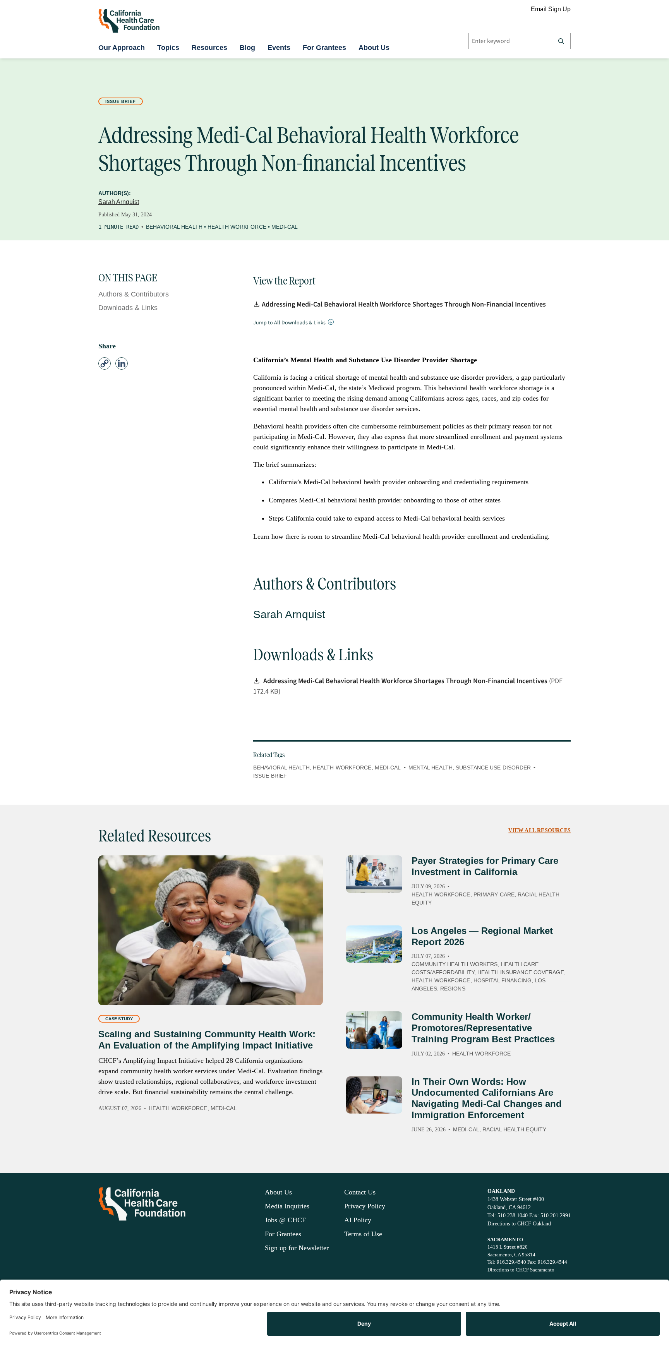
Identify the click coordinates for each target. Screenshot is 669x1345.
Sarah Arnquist (118, 202)
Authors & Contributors (133, 294)
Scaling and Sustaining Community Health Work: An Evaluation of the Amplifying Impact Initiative (207, 1039)
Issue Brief (120, 101)
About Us (374, 47)
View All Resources (539, 830)
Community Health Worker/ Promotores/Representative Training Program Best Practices (483, 1027)
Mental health (430, 767)
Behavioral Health (174, 227)
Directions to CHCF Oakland (519, 1224)
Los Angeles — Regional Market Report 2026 (482, 936)
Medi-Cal (284, 227)
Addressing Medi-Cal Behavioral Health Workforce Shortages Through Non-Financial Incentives (404, 304)
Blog (247, 47)
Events (279, 47)
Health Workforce (237, 227)
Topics (168, 47)
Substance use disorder (493, 767)
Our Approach (121, 47)
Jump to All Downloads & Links (289, 323)
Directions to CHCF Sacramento (520, 1270)
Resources (209, 47)
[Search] (561, 41)
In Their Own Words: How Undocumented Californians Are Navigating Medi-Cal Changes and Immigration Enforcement (487, 1098)
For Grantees (324, 47)
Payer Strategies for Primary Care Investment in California (485, 866)
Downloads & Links (128, 308)
